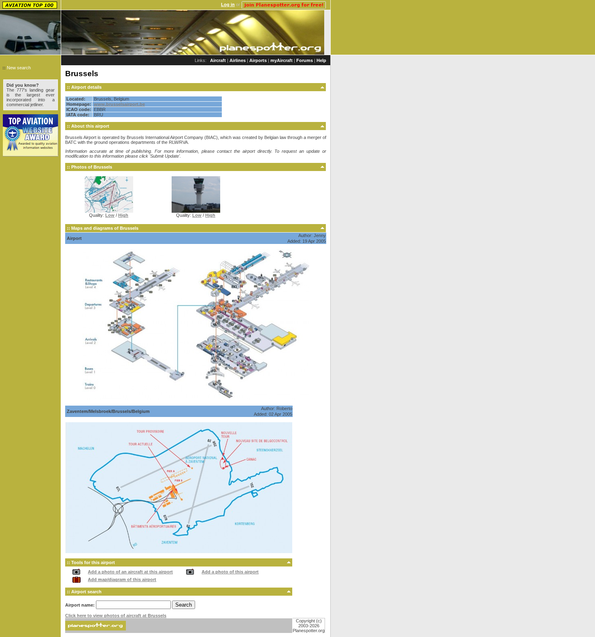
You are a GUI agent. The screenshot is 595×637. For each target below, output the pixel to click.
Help (321, 60)
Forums (304, 60)
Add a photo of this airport (230, 571)
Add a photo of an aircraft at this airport (130, 571)
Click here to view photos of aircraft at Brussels (115, 615)
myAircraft (281, 60)
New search (19, 67)
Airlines (238, 60)
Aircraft (218, 60)
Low (110, 215)
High (123, 215)
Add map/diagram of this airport (122, 579)
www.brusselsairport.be (119, 104)
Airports (258, 60)
